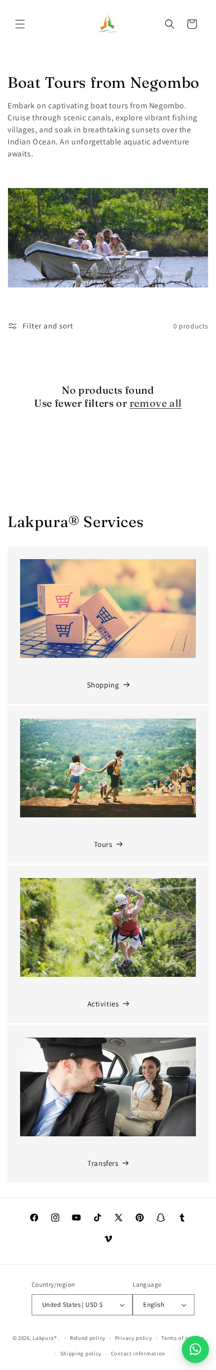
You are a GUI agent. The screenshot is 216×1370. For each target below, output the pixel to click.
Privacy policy (133, 1337)
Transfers (102, 1163)
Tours (103, 844)
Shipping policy (81, 1353)
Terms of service (182, 1337)
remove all (156, 403)
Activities (103, 1003)
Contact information (138, 1353)
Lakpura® (45, 1337)
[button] (20, 24)
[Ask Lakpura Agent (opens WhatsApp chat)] (195, 1349)
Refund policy (87, 1337)
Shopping (103, 685)
